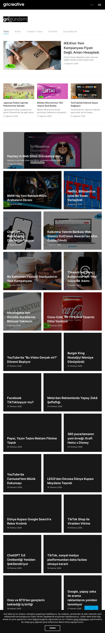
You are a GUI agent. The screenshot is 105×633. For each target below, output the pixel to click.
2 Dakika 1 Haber (35, 31)
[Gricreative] (13, 5)
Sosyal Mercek (70, 31)
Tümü (6, 31)
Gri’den (17, 31)
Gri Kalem (53, 31)
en (91, 4)
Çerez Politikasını (81, 619)
